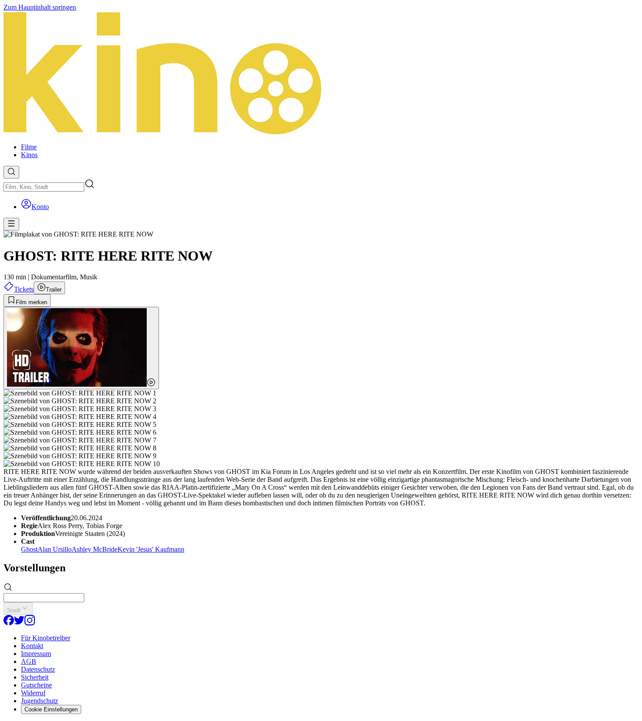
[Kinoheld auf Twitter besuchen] (19, 623)
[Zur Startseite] (321, 73)
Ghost (29, 549)
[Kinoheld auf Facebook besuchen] (8, 623)
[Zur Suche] (11, 172)
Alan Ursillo (55, 549)
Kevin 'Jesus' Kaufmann (150, 549)
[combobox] (43, 187)
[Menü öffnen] (11, 224)
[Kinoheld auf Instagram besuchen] (29, 623)
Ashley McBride (94, 549)
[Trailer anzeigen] (81, 348)
